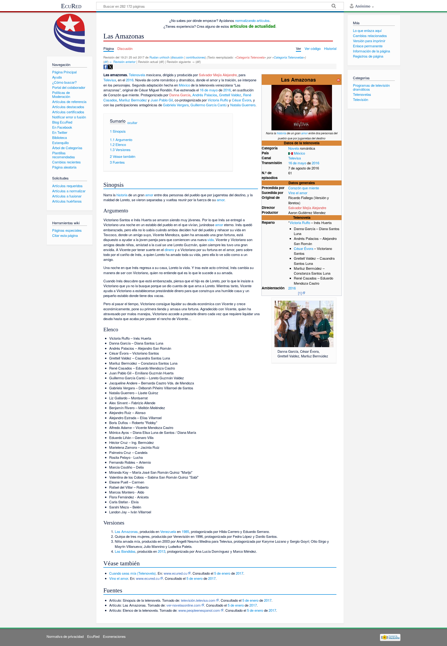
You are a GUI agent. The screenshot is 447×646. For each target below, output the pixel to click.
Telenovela (137, 74)
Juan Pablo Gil (162, 99)
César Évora (303, 248)
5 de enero (222, 573)
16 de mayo (297, 162)
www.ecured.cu (175, 573)
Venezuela (168, 531)
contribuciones (195, 57)
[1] (300, 292)
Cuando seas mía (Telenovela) (132, 573)
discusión (177, 57)
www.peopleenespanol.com (199, 610)
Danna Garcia (179, 94)
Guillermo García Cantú (208, 104)
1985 (185, 531)
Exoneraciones (114, 636)
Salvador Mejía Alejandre (307, 207)
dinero (169, 249)
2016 (315, 162)
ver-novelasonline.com (183, 605)
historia (281, 133)
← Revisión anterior (122, 61)
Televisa (294, 157)
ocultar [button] (132, 122)
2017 (239, 573)
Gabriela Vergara (176, 104)
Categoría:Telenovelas (288, 57)
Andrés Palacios (204, 94)
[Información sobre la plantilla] (338, 79)
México (299, 153)
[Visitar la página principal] (69, 33)
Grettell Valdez (230, 94)
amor (304, 133)
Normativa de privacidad (65, 636)
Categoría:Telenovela (250, 57)
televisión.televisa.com (198, 600)
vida (210, 239)
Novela (293, 148)
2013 (161, 551)
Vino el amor (297, 192)
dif (106, 61)
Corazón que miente (303, 187)
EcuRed (71, 6)
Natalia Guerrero (242, 104)
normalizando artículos (252, 20)
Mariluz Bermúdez (133, 99)
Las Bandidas (125, 551)
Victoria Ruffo (300, 222)
